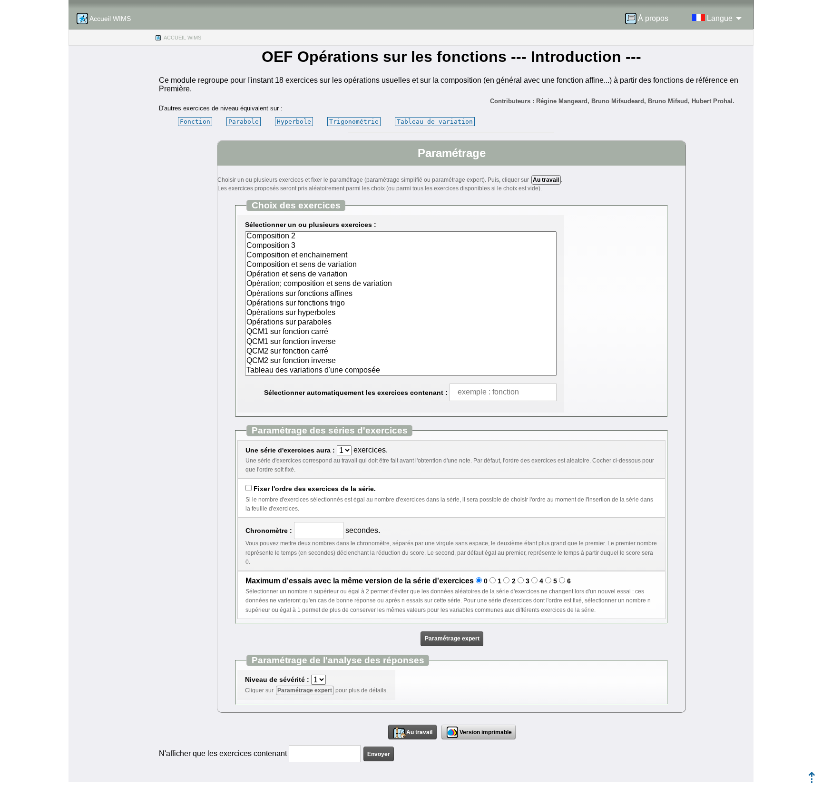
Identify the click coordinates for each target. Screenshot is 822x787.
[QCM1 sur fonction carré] (400, 332)
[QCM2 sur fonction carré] (400, 351)
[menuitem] (650, 19)
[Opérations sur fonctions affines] (400, 294)
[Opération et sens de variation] (400, 274)
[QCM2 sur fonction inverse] (400, 361)
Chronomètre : (268, 530)
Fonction (195, 121)
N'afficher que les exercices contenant (223, 753)
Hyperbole (294, 121)
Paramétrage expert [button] (452, 638)
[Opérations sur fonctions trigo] (400, 303)
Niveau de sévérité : (277, 679)
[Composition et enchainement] (400, 255)
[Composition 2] (400, 236)
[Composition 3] (400, 246)
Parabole (243, 121)
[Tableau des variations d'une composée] (400, 370)
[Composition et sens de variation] (400, 265)
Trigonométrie (354, 121)
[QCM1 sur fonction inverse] (400, 342)
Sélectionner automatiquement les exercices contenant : (356, 392)
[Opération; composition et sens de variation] (400, 284)
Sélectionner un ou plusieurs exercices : (310, 224)
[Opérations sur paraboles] (400, 322)
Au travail (546, 180)
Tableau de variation (435, 121)
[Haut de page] (811, 781)
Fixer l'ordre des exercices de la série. (315, 488)
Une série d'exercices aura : (290, 450)
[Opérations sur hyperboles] (400, 313)
